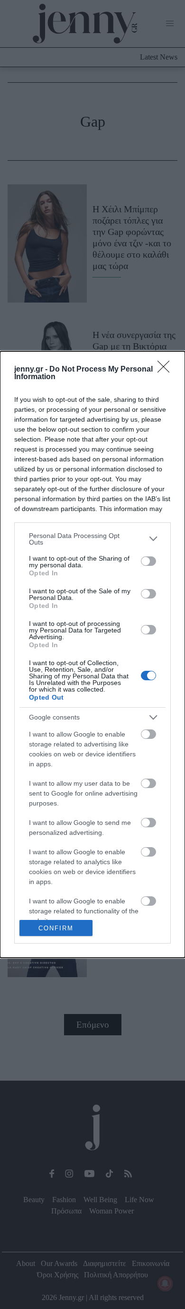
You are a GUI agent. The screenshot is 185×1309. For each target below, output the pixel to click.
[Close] (166, 370)
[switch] (148, 561)
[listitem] (92, 539)
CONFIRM (56, 928)
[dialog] (92, 654)
